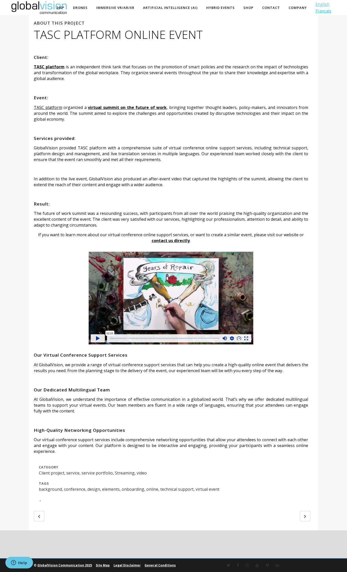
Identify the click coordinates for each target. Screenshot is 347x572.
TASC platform (48, 107)
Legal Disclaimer (127, 565)
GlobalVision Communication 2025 (64, 565)
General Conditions (160, 565)
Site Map (103, 565)
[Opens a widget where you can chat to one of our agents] (19, 563)
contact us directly (171, 240)
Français (323, 11)
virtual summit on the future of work (127, 107)
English (322, 4)
